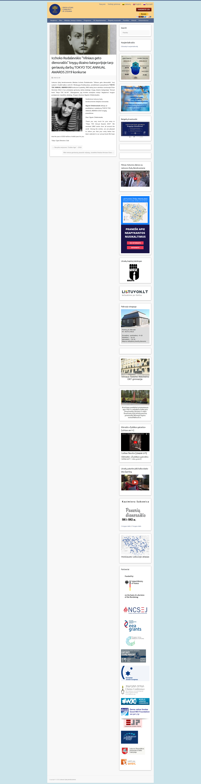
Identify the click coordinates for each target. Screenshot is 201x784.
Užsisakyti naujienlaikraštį (129, 46)
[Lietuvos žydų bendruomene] (69, 14)
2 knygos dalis (136, 526)
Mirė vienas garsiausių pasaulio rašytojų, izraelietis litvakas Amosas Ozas (88, 152)
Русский (149, 4)
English (138, 4)
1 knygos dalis (126, 526)
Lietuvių (128, 4)
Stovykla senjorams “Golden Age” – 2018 (66, 147)
